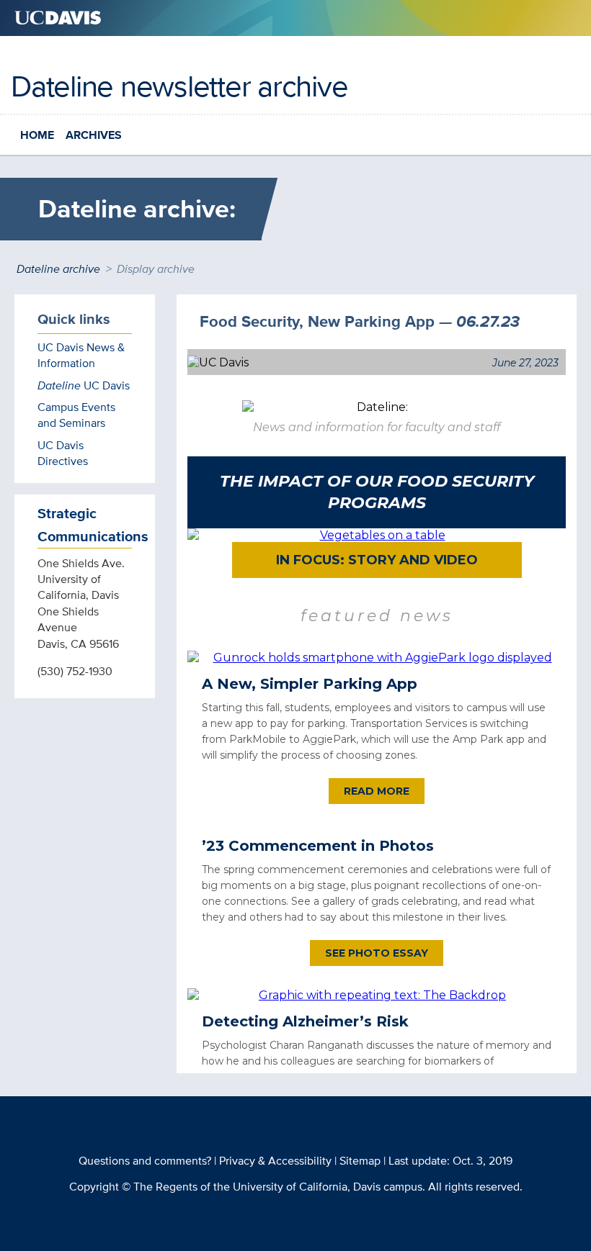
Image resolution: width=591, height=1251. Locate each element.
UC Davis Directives (62, 453)
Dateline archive (58, 269)
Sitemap (360, 1160)
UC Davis (83, 385)
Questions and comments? (145, 1160)
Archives (94, 135)
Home (37, 135)
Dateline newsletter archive (179, 85)
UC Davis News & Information (81, 355)
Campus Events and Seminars (76, 415)
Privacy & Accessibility (275, 1160)
